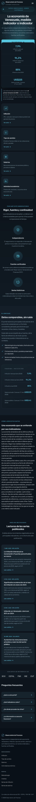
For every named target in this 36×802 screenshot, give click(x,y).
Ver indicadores (17, 42)
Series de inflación (7, 782)
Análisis (3, 779)
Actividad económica (8, 766)
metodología (9, 99)
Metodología (5, 775)
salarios (21, 494)
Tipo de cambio (6, 759)
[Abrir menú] (33, 3)
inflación (4, 494)
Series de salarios (6, 785)
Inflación (4, 755)
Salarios (4, 762)
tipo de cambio (13, 494)
